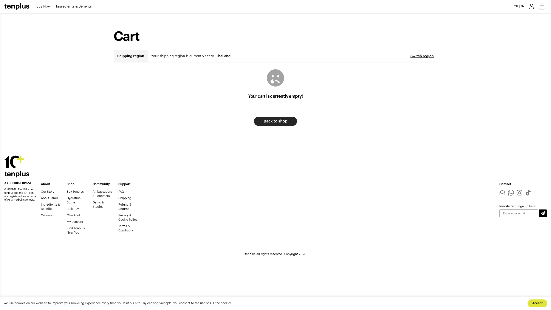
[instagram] (520, 193)
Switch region (422, 56)
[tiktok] (528, 193)
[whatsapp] (511, 193)
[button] (543, 213)
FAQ (121, 191)
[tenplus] (16, 6)
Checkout (73, 215)
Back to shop (275, 121)
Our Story (47, 191)
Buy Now (43, 6)
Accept (537, 303)
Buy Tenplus (75, 191)
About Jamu (49, 198)
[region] (275, 303)
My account (75, 221)
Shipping (124, 198)
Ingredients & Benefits (74, 6)
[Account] (531, 6)
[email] (502, 193)
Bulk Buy (73, 209)
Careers (46, 215)
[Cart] (542, 6)
